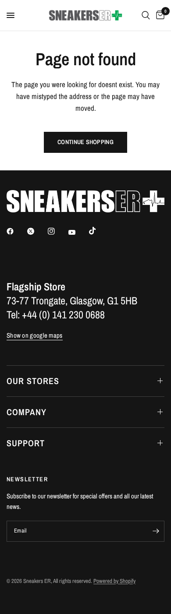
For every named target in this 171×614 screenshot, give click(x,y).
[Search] (146, 15)
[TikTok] (98, 230)
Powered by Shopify (114, 581)
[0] (158, 15)
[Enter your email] (155, 531)
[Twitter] (36, 231)
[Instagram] (57, 231)
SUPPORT (26, 443)
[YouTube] (78, 232)
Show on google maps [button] (35, 335)
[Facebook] (16, 231)
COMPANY (26, 412)
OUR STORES (33, 381)
